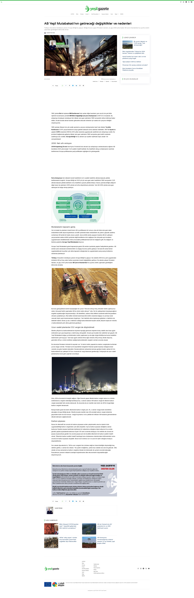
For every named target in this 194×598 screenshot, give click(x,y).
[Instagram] (183, 2)
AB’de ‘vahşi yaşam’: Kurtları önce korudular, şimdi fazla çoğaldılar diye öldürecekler (68, 539)
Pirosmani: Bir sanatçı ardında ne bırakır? (135, 65)
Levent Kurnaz (50, 32)
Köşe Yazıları (114, 81)
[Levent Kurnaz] (45, 32)
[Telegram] (186, 2)
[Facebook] (181, 2)
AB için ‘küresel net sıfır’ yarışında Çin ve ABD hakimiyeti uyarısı (104, 526)
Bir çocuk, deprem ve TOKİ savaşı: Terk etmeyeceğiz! (140, 43)
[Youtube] (191, 2)
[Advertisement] (84, 100)
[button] (1, 2)
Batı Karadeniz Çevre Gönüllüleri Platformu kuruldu (132, 69)
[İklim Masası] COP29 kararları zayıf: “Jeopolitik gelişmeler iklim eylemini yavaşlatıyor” (68, 526)
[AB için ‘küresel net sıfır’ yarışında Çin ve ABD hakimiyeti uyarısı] (89, 528)
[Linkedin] (76, 85)
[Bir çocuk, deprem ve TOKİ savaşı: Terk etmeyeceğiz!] (127, 45)
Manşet (101, 81)
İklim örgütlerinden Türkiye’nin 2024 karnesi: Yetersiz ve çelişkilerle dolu (133, 52)
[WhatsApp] (62, 85)
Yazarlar (107, 81)
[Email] (79, 85)
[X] (189, 2)
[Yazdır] (83, 85)
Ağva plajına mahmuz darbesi (131, 62)
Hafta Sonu (95, 81)
